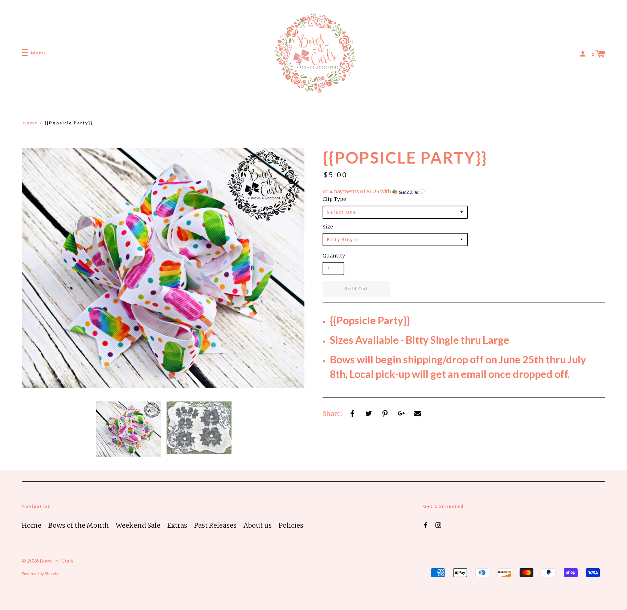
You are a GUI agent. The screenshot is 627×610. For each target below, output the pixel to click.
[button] (464, 191)
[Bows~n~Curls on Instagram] (438, 524)
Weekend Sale (138, 525)
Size (328, 226)
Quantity (333, 255)
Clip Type (334, 199)
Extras (177, 525)
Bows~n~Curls (56, 560)
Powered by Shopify (40, 573)
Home (30, 122)
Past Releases (215, 525)
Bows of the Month (78, 525)
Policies (291, 525)
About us (257, 525)
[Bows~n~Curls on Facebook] (426, 524)
